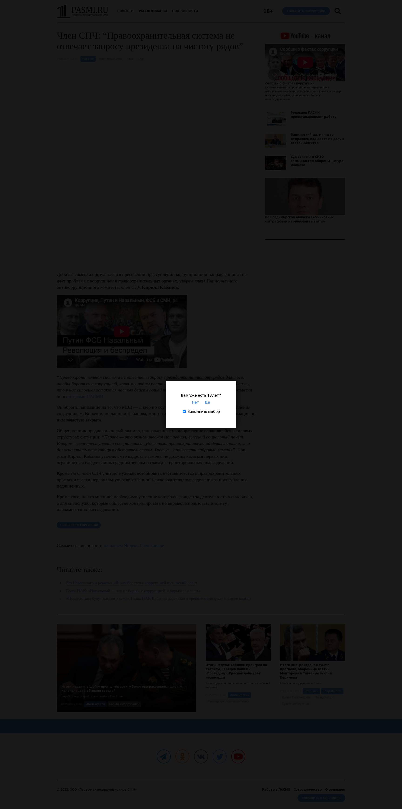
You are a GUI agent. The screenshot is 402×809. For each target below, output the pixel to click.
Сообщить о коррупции (306, 11)
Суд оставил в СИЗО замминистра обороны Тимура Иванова (317, 161)
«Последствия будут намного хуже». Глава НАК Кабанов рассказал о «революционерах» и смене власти (158, 598)
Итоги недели (95, 704)
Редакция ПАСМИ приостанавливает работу (313, 114)
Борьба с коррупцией (124, 704)
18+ (268, 11)
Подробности (185, 11)
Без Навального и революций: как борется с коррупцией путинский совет (131, 582)
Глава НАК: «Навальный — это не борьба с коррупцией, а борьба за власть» (133, 590)
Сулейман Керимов (295, 703)
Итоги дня (311, 691)
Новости (125, 11)
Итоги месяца (239, 695)
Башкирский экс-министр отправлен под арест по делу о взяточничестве (317, 139)
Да (207, 402)
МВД (130, 58)
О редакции (335, 789)
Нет (195, 402)
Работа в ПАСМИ (276, 789)
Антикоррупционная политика (228, 701)
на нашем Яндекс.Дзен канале (134, 545)
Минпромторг (324, 697)
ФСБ (141, 58)
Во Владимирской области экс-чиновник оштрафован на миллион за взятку (299, 219)
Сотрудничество (308, 789)
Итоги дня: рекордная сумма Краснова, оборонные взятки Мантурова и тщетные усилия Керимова (306, 671)
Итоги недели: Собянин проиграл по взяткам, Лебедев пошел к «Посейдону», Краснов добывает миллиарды (236, 671)
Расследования (153, 11)
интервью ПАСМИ (84, 396)
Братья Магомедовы (296, 697)
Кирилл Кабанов (110, 58)
